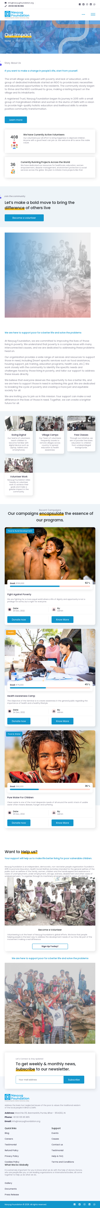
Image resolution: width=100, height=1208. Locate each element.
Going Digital (18, 434)
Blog (7, 1133)
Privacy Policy (12, 1156)
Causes (55, 1138)
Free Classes (81, 434)
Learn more (15, 119)
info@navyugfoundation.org (26, 1121)
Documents (11, 1188)
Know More (62, 619)
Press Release (12, 1194)
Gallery (8, 1183)
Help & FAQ (57, 1156)
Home (8, 40)
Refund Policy (11, 1150)
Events (55, 1133)
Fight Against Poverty (19, 594)
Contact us (57, 1144)
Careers (9, 1138)
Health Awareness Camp (21, 696)
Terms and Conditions (63, 1161)
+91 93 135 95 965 (21, 1117)
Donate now (19, 619)
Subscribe (74, 1079)
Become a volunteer (24, 217)
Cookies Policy (12, 1161)
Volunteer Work (18, 476)
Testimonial (11, 1144)
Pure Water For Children (20, 797)
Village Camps (50, 434)
